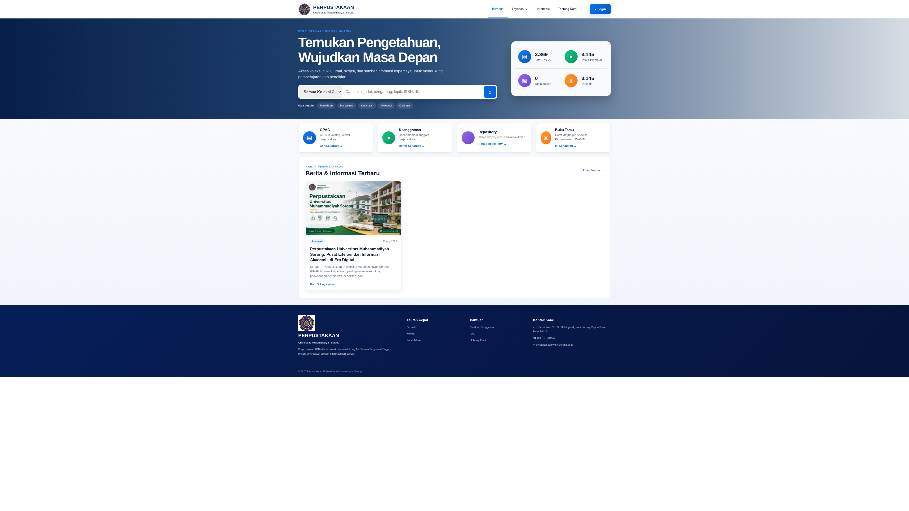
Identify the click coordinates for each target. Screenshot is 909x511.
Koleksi (411, 333)
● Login (600, 9)
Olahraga (404, 105)
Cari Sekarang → (331, 146)
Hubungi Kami (478, 340)
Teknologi (386, 105)
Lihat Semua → (593, 170)
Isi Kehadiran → (565, 146)
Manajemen (346, 105)
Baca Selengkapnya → (324, 284)
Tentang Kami (567, 9)
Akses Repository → (492, 143)
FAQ (472, 333)
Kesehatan (367, 105)
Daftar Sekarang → (412, 146)
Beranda (498, 9)
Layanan (520, 9)
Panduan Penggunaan (482, 327)
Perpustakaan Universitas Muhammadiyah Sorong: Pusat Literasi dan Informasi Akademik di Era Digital (349, 254)
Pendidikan (326, 105)
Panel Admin (414, 340)
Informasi (543, 9)
